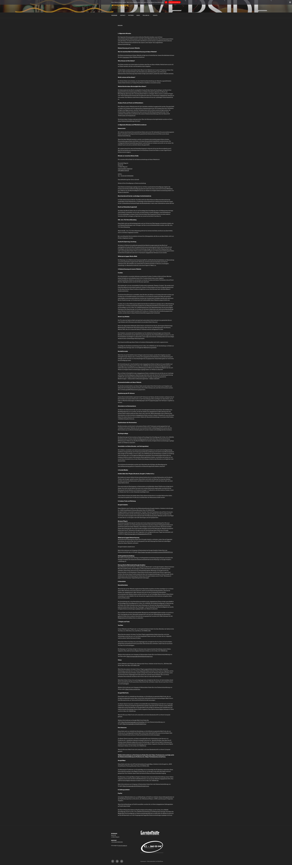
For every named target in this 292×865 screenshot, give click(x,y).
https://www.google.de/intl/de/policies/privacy (139, 656)
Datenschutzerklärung (174, 2)
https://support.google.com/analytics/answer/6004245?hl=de (155, 552)
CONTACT (122, 15)
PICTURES (131, 15)
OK (166, 2)
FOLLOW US (146, 15)
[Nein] (290, 2)
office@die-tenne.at (123, 170)
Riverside (120, 5)
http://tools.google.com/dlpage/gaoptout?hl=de (138, 534)
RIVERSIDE (114, 15)
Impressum (126, 57)
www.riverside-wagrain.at (125, 168)
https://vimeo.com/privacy (132, 689)
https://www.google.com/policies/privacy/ (134, 724)
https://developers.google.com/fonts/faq (132, 722)
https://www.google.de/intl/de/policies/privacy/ (136, 786)
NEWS (138, 15)
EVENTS (155, 15)
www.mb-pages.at (122, 845)
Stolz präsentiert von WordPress (155, 861)
